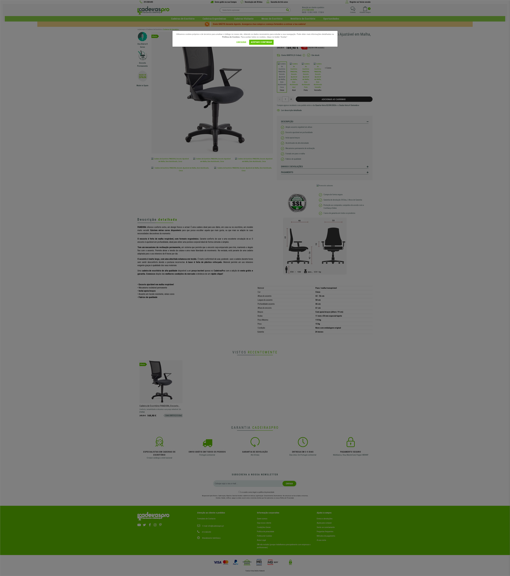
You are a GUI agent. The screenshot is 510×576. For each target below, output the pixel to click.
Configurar (241, 42)
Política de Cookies (231, 37)
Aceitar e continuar (261, 42)
